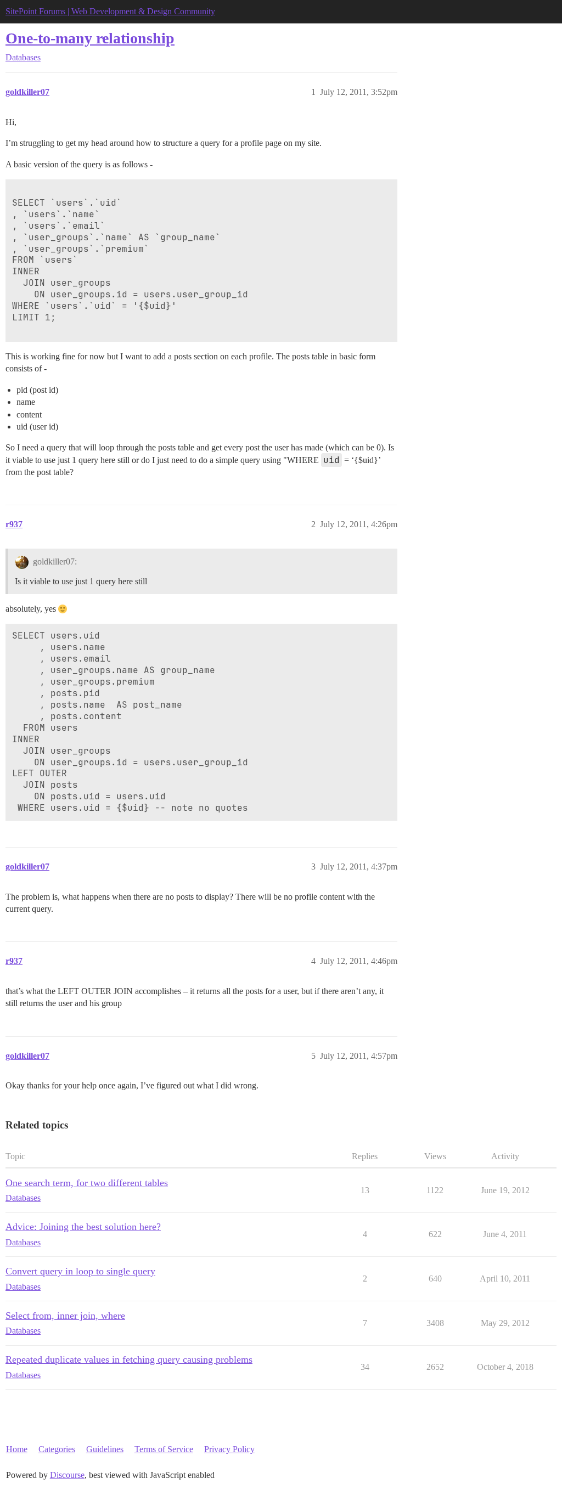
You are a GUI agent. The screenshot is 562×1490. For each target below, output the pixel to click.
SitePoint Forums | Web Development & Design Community (110, 11)
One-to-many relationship (90, 38)
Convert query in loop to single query (80, 1271)
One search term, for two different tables (86, 1182)
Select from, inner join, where (65, 1315)
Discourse (67, 1475)
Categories (56, 1449)
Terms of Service (163, 1449)
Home (16, 1449)
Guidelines (104, 1449)
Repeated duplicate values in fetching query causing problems (128, 1359)
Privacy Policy (229, 1449)
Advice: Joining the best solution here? (83, 1226)
